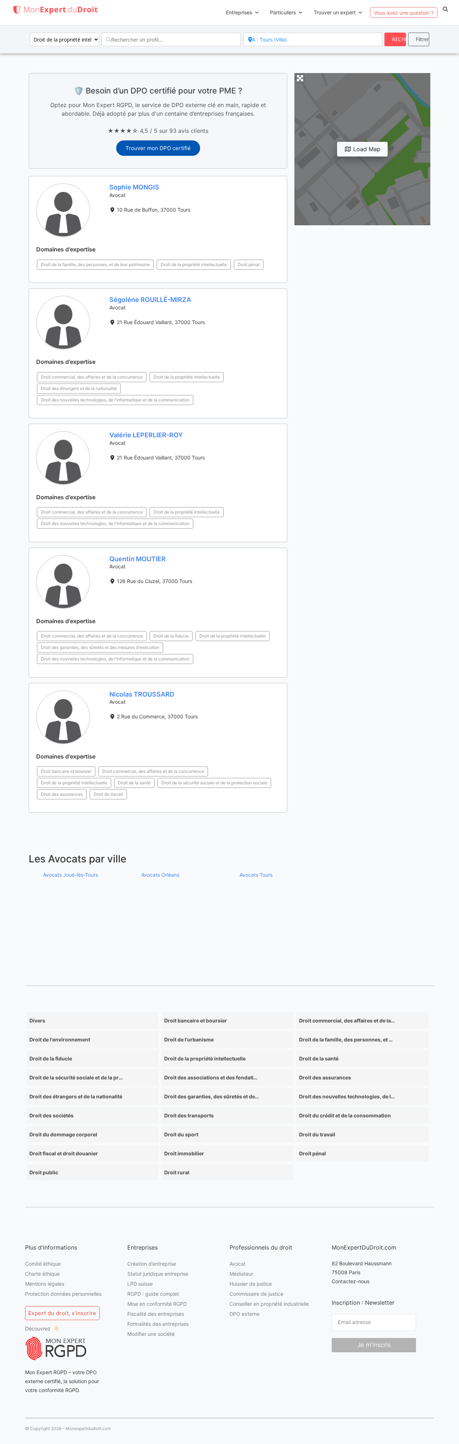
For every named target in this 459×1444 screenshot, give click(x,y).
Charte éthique (42, 1274)
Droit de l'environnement (59, 1039)
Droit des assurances (62, 794)
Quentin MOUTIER (137, 559)
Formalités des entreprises (158, 1324)
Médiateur (241, 1274)
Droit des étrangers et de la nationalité (79, 388)
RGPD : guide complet (153, 1294)
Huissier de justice (251, 1284)
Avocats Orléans (160, 875)
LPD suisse (140, 1284)
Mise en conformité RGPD (157, 1304)
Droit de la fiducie (171, 636)
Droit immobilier (184, 1153)
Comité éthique (43, 1264)
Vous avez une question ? (404, 13)
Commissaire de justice (256, 1294)
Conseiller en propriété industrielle (269, 1304)
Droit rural (176, 1172)
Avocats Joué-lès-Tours (70, 875)
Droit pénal (249, 264)
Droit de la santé (134, 782)
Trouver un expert (335, 12)
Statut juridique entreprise (157, 1274)
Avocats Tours (256, 875)
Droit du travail (108, 794)
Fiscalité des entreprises (155, 1314)
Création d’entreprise (151, 1264)
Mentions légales (44, 1284)
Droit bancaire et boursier (66, 771)
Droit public (43, 1172)
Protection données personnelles (63, 1294)
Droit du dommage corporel (63, 1134)
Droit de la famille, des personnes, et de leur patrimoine (95, 264)
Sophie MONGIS (134, 187)
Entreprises (239, 12)
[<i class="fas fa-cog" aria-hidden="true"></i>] (418, 39)
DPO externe (245, 1314)
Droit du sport (181, 1134)
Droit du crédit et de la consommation (345, 1115)
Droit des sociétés (51, 1115)
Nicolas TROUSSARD (141, 694)
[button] (445, 9)
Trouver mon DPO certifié (158, 148)
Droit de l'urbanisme (189, 1039)
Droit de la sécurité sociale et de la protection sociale (214, 782)
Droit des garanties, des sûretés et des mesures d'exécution (100, 647)
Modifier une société (151, 1334)
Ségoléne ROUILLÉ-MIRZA (150, 299)
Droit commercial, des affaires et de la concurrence (92, 377)
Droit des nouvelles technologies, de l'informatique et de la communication (115, 400)
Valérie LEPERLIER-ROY (146, 435)
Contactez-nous (350, 1281)
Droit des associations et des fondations (212, 1077)
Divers (37, 1020)
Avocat (238, 1264)
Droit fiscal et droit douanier (63, 1153)
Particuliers (283, 12)
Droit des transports (189, 1115)
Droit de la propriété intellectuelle (194, 264)
